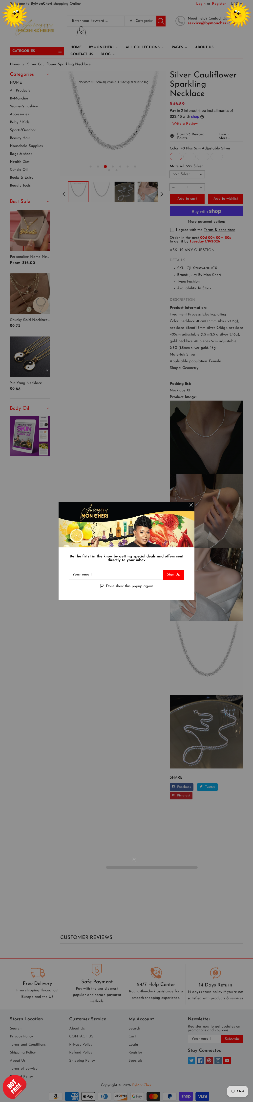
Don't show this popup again (129, 586)
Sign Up (173, 575)
